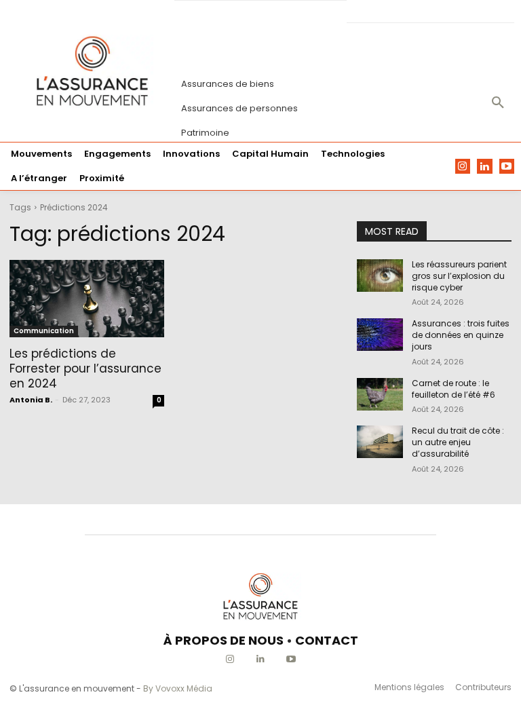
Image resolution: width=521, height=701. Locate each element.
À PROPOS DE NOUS (223, 640)
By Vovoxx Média (177, 688)
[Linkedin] (485, 166)
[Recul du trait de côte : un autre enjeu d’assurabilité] (380, 441)
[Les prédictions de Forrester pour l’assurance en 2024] (86, 298)
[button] (498, 103)
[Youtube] (507, 166)
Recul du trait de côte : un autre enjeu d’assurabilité (458, 442)
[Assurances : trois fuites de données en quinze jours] (380, 334)
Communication (44, 331)
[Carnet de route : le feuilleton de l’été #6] (380, 394)
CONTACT (326, 640)
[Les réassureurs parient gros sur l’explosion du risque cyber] (380, 275)
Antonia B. (30, 399)
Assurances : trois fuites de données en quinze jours (460, 335)
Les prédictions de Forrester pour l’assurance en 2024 (85, 368)
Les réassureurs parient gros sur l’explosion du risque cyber (459, 276)
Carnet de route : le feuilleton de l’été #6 (453, 388)
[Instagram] (463, 166)
